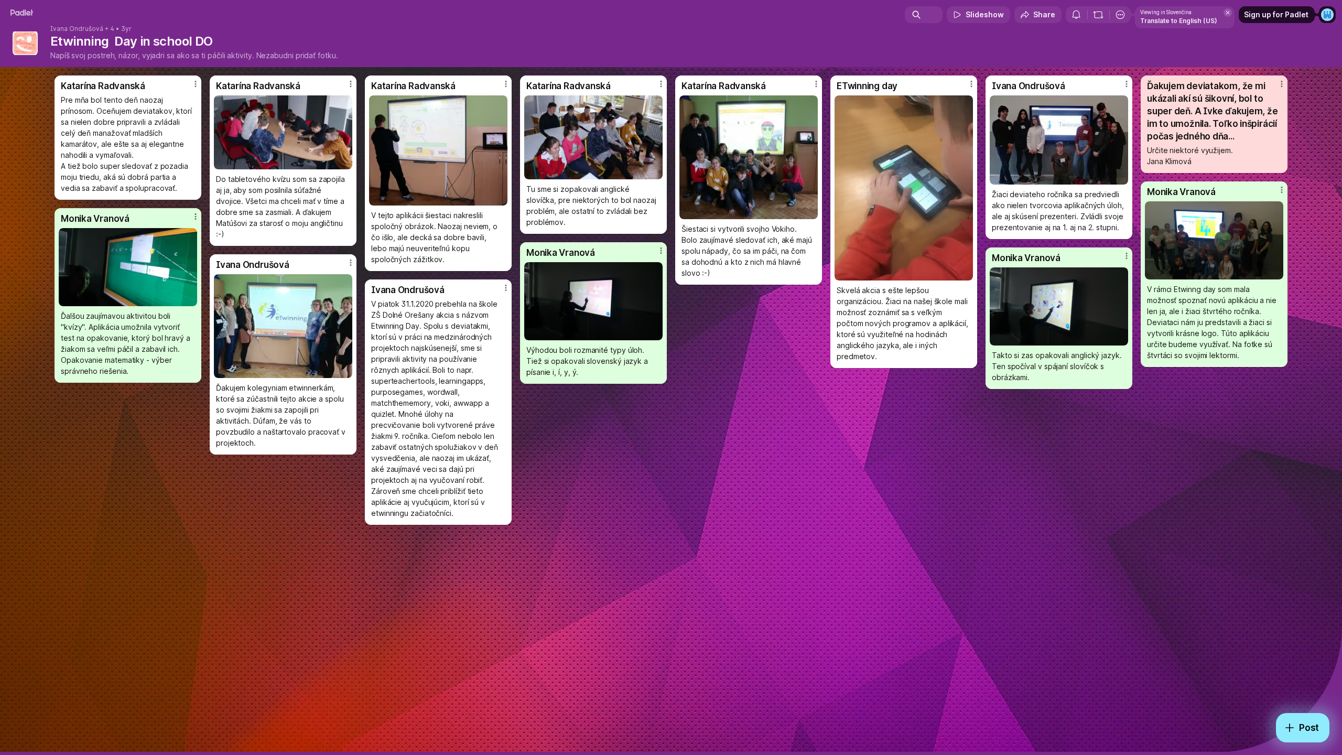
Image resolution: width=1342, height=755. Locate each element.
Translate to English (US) (1178, 21)
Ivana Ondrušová (76, 29)
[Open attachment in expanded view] (283, 132)
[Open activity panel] (1076, 14)
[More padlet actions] (1120, 14)
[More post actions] (195, 84)
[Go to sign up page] (1327, 14)
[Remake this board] (1098, 14)
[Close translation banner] (1228, 12)
